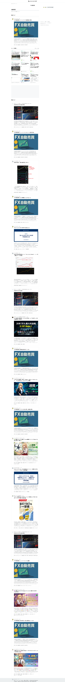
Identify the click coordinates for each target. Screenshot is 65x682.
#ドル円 (15, 463)
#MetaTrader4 (31, 555)
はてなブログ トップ (14, 3)
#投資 (21, 344)
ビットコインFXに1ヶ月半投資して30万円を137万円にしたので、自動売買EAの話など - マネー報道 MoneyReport (16, 64)
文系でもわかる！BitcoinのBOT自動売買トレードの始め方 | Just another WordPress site (34, 75)
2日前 (19, 18)
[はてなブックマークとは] (16, 48)
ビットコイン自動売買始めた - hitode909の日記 (25, 64)
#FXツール (26, 462)
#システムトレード (24, 192)
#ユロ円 (18, 463)
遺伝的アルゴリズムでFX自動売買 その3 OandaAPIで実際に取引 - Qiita (35, 64)
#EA (16, 44)
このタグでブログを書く (50, 7)
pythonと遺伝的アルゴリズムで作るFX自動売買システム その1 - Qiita (25, 53)
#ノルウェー (24, 374)
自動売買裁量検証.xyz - (15, 74)
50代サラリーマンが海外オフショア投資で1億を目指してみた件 (21, 103)
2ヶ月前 (19, 619)
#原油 (21, 374)
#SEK (24, 222)
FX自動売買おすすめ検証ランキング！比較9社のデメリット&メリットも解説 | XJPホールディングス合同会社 (25, 75)
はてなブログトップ (42, 23)
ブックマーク (14, 62)
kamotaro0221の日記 (16, 467)
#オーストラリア (23, 585)
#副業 (24, 344)
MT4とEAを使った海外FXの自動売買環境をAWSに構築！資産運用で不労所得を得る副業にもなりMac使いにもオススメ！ (35, 53)
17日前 (19, 226)
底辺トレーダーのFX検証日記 (17, 495)
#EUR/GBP (26, 44)
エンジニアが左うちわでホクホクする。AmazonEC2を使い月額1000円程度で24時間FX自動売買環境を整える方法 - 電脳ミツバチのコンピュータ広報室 (16, 53)
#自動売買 (18, 44)
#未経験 (28, 491)
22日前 (31, 289)
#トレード (34, 462)
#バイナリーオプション (21, 615)
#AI (14, 491)
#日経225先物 (16, 192)
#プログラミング (24, 491)
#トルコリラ (27, 222)
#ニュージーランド (28, 585)
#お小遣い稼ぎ (31, 462)
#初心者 (20, 491)
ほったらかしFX (16, 18)
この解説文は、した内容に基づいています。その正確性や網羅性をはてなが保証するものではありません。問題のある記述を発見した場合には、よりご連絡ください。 (15, 11)
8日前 (30, 103)
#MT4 (27, 555)
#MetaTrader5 (35, 555)
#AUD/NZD (22, 44)
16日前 (19, 196)
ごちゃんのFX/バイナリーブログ (18, 378)
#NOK (22, 222)
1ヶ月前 (23, 378)
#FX (14, 44)
